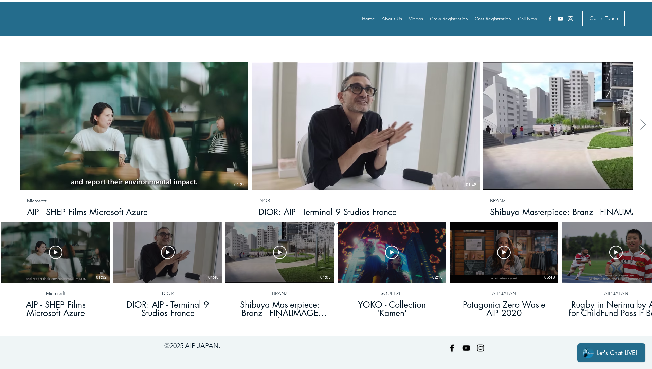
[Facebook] (550, 18)
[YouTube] (560, 18)
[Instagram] (570, 18)
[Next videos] (642, 125)
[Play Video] (134, 126)
